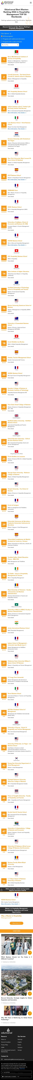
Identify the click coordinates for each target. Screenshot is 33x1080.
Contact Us (4, 1056)
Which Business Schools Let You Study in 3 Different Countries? (16, 958)
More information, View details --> (17, 113)
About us (3, 1039)
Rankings (20, 1039)
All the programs (8, 36)
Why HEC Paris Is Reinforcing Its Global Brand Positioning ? (16, 1019)
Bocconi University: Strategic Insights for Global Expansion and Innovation (16, 999)
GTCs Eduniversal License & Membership (8, 1050)
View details (11, 65)
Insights (20, 1042)
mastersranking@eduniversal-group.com (14, 1059)
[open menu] (31, 2)
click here (22, 1069)
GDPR (2, 1047)
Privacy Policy (4, 1045)
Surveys (20, 1050)
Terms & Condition (6, 1042)
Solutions (20, 1047)
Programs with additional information (14, 39)
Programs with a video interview (12, 42)
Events (19, 1045)
